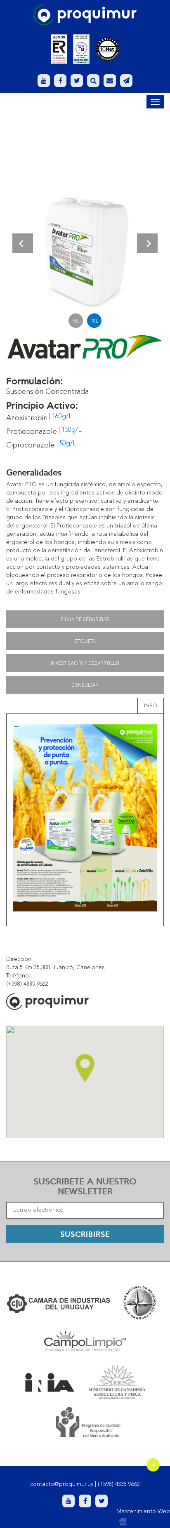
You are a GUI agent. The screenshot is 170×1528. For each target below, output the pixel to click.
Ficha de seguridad (85, 619)
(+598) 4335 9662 (119, 1484)
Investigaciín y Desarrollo (85, 663)
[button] (22, 243)
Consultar (85, 685)
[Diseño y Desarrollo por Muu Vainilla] (122, 1522)
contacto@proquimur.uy (61, 1484)
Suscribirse (85, 1234)
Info (150, 706)
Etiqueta (85, 641)
